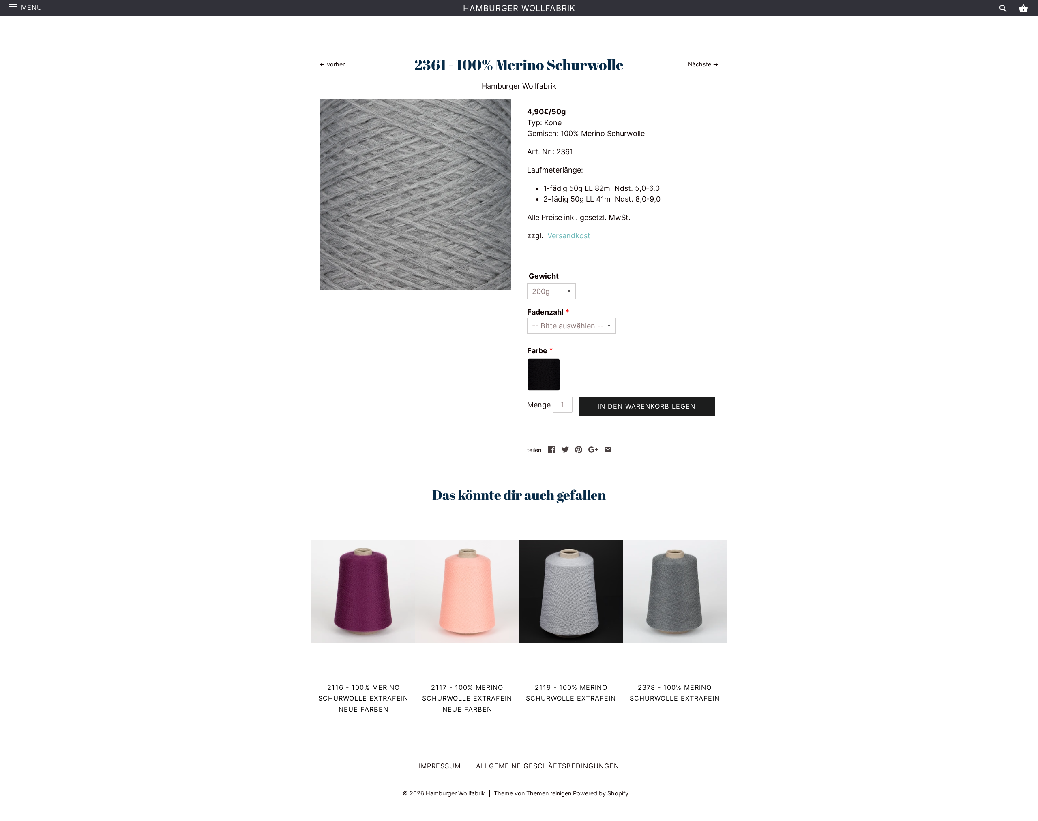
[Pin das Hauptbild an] (578, 450)
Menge (539, 405)
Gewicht (544, 276)
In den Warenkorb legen (646, 406)
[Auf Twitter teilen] (565, 450)
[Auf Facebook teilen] (551, 450)
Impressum (440, 766)
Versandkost (567, 235)
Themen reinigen (549, 793)
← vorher (332, 64)
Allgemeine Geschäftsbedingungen (547, 766)
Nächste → (703, 64)
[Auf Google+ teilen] (593, 450)
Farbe (537, 350)
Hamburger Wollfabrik (519, 8)
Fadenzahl (545, 312)
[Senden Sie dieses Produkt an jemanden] (607, 450)
